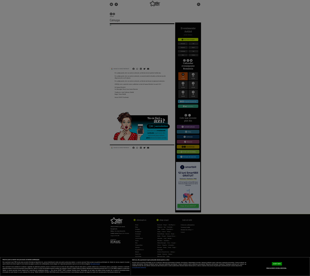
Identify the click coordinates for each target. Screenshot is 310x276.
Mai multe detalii (95, 264)
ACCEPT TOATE (277, 263)
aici (49, 270)
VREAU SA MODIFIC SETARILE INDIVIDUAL (276, 268)
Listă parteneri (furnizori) (139, 267)
